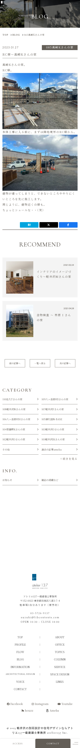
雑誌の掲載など (49, 480)
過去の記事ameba (51, 449)
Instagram (42, 704)
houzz (29, 710)
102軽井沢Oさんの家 (13, 439)
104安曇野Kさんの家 (13, 429)
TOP (20, 637)
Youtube (67, 704)
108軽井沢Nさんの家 (13, 409)
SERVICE (59, 667)
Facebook (16, 704)
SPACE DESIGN (59, 674)
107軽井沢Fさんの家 (52, 409)
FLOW (20, 652)
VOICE (20, 682)
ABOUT (59, 637)
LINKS (60, 682)
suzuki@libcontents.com (40, 617)
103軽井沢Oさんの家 (52, 429)
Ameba (54, 710)
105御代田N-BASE (51, 419)
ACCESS (17, 743)
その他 (6, 449)
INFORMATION (20, 667)
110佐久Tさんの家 (12, 399)
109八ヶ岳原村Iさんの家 (54, 399)
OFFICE (60, 644)
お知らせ (7, 480)
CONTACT (53, 743)
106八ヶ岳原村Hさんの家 (16, 419)
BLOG (20, 659)
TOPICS (60, 652)
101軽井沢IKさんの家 (53, 439)
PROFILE (20, 644)
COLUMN (60, 659)
